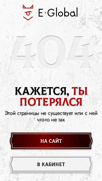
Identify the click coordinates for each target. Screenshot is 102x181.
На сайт (51, 141)
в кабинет (51, 164)
